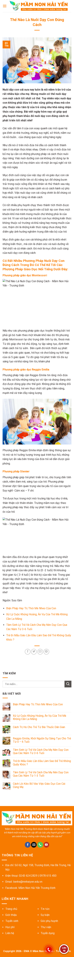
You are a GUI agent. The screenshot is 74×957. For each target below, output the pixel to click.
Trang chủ (11, 909)
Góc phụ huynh (49, 921)
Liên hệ (9, 933)
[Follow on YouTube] (46, 845)
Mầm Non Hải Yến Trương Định (36, 888)
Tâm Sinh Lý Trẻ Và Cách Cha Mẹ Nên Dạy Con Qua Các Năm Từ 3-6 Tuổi (40, 751)
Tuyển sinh (11, 921)
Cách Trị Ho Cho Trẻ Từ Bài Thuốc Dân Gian (39, 727)
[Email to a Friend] (40, 652)
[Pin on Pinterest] (46, 652)
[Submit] (68, 684)
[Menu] (5, 6)
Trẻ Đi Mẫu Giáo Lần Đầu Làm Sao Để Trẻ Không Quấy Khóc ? (42, 762)
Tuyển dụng (48, 933)
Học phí (9, 927)
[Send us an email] (34, 845)
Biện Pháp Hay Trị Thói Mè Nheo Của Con (31, 608)
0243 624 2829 (28, 875)
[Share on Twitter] (34, 652)
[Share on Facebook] (27, 652)
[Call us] (40, 845)
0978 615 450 (48, 875)
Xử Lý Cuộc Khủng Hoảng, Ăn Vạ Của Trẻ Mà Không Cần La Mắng (39, 717)
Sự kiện (45, 915)
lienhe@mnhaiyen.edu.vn (27, 881)
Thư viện (46, 927)
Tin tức (45, 909)
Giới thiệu (11, 915)
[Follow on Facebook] (27, 845)
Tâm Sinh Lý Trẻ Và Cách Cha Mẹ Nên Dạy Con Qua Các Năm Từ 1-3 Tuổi (40, 774)
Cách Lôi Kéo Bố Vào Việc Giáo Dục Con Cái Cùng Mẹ (39, 785)
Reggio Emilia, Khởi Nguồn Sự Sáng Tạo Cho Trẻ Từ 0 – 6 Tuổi (42, 740)
